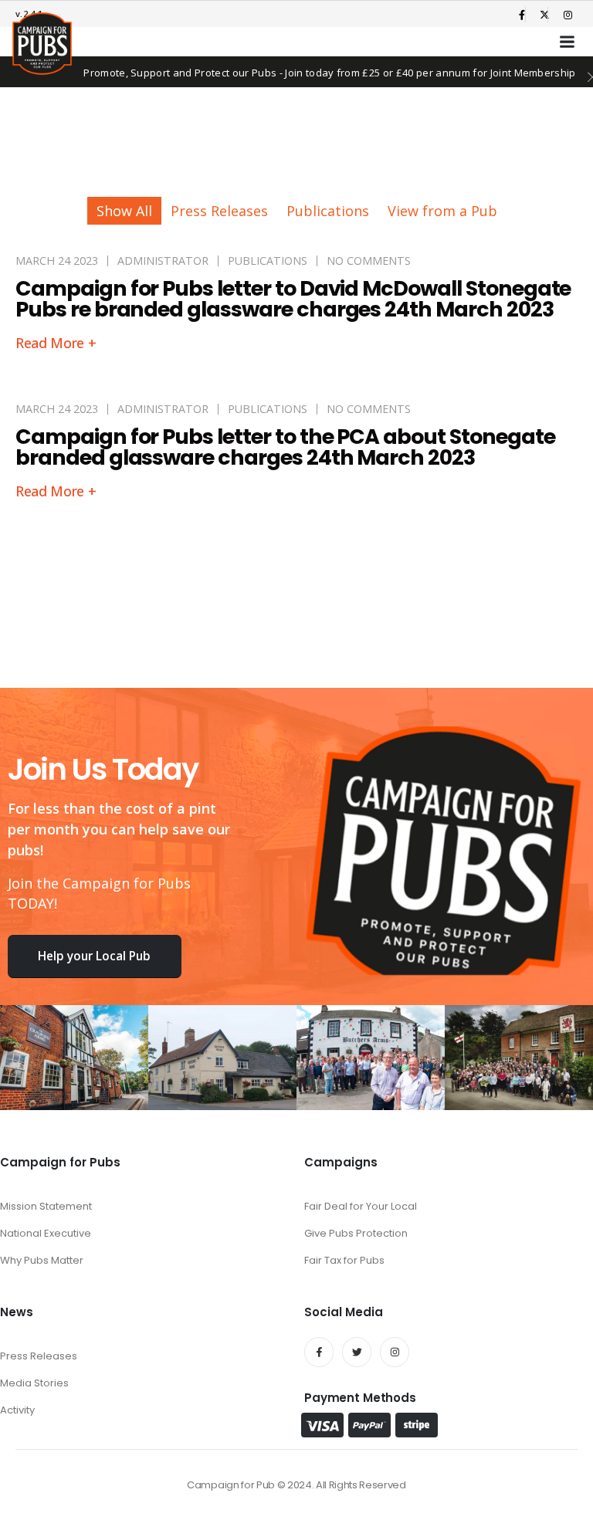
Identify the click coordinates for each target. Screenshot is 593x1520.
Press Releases (219, 210)
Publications (327, 210)
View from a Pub (442, 210)
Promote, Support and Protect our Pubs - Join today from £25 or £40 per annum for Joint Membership (329, 73)
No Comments (369, 260)
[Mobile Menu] (567, 41)
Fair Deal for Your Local (360, 1206)
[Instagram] (567, 15)
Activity (17, 1410)
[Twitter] (356, 1351)
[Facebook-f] (319, 1351)
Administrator (162, 260)
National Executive (45, 1233)
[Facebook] (522, 15)
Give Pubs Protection (356, 1233)
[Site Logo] (42, 43)
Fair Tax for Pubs (344, 1260)
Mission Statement (46, 1206)
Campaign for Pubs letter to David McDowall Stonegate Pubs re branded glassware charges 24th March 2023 (293, 298)
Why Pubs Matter (41, 1260)
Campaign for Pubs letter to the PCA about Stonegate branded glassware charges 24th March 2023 (284, 447)
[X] (545, 15)
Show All (124, 210)
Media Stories (34, 1383)
